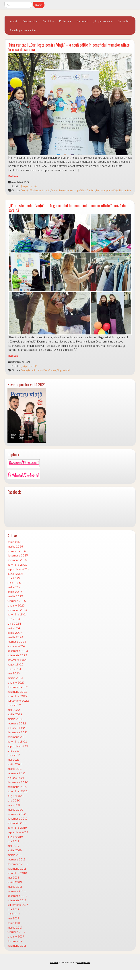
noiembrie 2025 (17, 560)
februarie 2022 (16, 723)
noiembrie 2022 (17, 691)
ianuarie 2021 (15, 778)
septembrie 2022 (18, 700)
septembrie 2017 (17, 904)
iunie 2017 (13, 914)
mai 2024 (13, 628)
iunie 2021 (13, 755)
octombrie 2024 (17, 614)
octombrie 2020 (17, 791)
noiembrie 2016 (16, 945)
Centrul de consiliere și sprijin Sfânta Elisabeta (73, 190)
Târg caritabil (125, 190)
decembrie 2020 (17, 782)
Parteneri (82, 21)
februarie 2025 (16, 601)
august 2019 (15, 837)
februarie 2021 (16, 773)
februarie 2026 (16, 551)
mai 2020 (13, 805)
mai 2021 (13, 759)
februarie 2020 (16, 814)
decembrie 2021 (17, 732)
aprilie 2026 (14, 542)
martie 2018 (15, 886)
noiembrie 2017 (16, 900)
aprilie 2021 (14, 764)
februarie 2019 (16, 859)
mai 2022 (13, 709)
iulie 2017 (13, 909)
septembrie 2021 (17, 746)
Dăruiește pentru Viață (107, 190)
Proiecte (64, 21)
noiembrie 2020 (17, 787)
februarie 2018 (16, 891)
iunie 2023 (14, 669)
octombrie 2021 (17, 741)
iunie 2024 (14, 623)
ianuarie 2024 (16, 646)
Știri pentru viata (102, 21)
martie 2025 (15, 596)
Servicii (47, 21)
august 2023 (15, 664)
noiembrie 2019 (16, 823)
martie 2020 (15, 809)
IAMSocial (54, 962)
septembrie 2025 (17, 569)
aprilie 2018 (14, 882)
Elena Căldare (49, 370)
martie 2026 (15, 546)
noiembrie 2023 (17, 655)
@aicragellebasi (83, 962)
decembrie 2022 (17, 687)
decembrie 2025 (17, 555)
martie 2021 (15, 768)
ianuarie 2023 (16, 682)
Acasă (13, 21)
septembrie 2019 (17, 832)
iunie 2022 (14, 705)
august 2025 (15, 573)
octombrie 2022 (17, 696)
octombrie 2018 (17, 873)
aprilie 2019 (14, 850)
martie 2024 (15, 637)
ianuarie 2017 (15, 936)
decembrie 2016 (17, 941)
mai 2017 (13, 918)
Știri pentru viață (29, 186)
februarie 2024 (16, 641)
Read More (13, 176)
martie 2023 (15, 678)
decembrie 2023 (17, 650)
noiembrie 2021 (17, 737)
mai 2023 (13, 673)
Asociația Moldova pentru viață (35, 190)
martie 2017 (14, 927)
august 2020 (15, 796)
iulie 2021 (13, 750)
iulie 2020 (13, 800)
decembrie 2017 (17, 896)
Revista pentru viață (22, 30)
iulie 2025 (13, 578)
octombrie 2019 (17, 827)
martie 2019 (14, 855)
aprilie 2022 (14, 714)
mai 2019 (13, 845)
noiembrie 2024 (17, 610)
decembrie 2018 (17, 864)
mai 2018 (13, 877)
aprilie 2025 (14, 592)
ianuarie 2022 (16, 728)
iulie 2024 (13, 619)
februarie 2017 (16, 932)
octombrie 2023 (17, 660)
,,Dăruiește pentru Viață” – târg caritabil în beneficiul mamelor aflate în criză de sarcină (67, 207)
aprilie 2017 (14, 923)
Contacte (123, 21)
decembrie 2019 (17, 818)
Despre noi (29, 21)
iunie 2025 (14, 583)
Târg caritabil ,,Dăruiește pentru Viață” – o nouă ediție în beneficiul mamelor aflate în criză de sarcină (69, 47)
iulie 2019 (13, 841)
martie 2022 (15, 719)
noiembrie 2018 (17, 868)
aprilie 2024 (14, 632)
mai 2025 (13, 587)
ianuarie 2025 (15, 605)
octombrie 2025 (17, 564)
